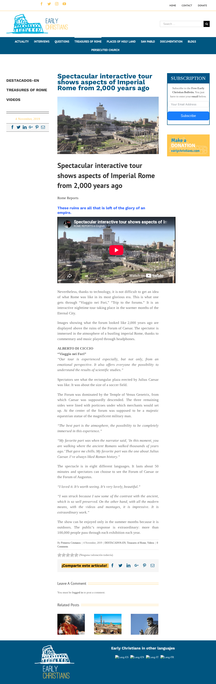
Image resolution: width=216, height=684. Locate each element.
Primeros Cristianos (71, 542)
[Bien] (68, 555)
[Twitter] (18, 127)
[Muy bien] (72, 555)
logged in (77, 592)
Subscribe (188, 116)
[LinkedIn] (25, 127)
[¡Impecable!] (76, 555)
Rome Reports (67, 198)
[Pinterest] (37, 127)
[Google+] (31, 127)
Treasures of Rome (136, 542)
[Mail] (43, 127)
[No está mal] (64, 555)
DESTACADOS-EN (115, 542)
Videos (150, 542)
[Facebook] (12, 127)
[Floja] (59, 555)
